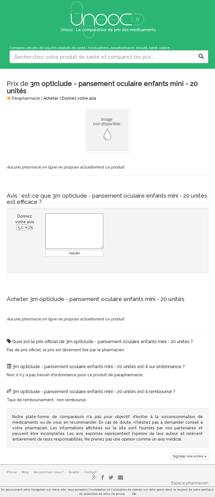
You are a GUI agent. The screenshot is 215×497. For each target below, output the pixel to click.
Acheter (51, 98)
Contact (90, 472)
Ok (134, 493)
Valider (74, 253)
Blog (25, 472)
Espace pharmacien (189, 483)
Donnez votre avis (79, 98)
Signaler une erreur (188, 456)
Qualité (74, 472)
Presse (12, 472)
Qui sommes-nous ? (48, 472)
